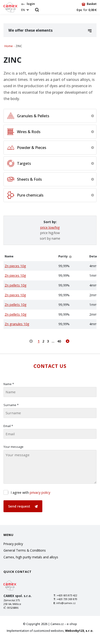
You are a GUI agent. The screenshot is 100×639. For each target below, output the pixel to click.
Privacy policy (13, 544)
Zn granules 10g (17, 324)
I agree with (30, 492)
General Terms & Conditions (24, 550)
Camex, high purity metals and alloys (30, 557)
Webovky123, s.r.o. (79, 631)
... (53, 341)
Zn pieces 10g (15, 266)
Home (8, 46)
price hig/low (50, 233)
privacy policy (40, 492)
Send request (19, 506)
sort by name (50, 238)
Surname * (11, 405)
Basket (92, 4)
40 (59, 341)
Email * (8, 426)
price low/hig (50, 227)
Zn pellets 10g (16, 285)
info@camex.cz (66, 603)
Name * (8, 384)
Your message (13, 447)
